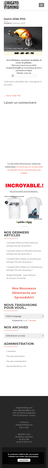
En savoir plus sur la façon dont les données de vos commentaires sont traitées (25, 169)
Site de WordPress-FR (16, 366)
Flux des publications (15, 356)
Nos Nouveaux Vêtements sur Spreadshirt (24, 292)
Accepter (24, 460)
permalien (8, 84)
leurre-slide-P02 (12, 95)
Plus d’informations (31, 456)
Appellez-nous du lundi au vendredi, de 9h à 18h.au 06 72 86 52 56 (24, 438)
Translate (32, 320)
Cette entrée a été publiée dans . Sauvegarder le (23, 81)
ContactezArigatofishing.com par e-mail (24, 424)
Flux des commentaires (16, 361)
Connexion (11, 351)
